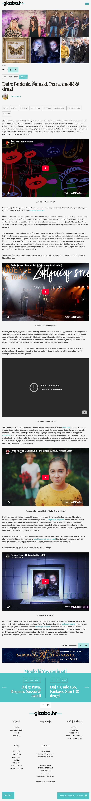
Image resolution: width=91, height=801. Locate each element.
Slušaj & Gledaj (74, 721)
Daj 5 (16, 733)
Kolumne (17, 763)
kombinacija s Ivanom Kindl (45, 539)
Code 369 (66, 427)
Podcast (74, 730)
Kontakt (46, 745)
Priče (16, 760)
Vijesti (16, 721)
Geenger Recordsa (36, 210)
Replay (74, 727)
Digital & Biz (16, 766)
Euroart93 (50, 782)
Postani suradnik (45, 757)
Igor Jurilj (16, 96)
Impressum (45, 751)
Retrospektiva (16, 769)
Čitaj (16, 745)
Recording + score (74, 736)
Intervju (16, 751)
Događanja (45, 721)
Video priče (74, 733)
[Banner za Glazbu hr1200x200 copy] (45, 655)
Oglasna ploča (16, 730)
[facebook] (10, 69)
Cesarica (17, 736)
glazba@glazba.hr (45, 776)
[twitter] (15, 69)
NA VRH (7, 795)
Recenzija (16, 757)
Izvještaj (17, 754)
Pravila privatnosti (45, 754)
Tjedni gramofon (74, 739)
